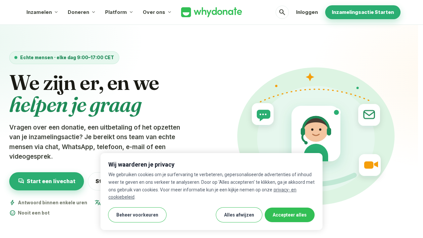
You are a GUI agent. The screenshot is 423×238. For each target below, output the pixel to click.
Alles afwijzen (239, 215)
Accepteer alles (290, 215)
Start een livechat (46, 181)
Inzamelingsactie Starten (363, 12)
